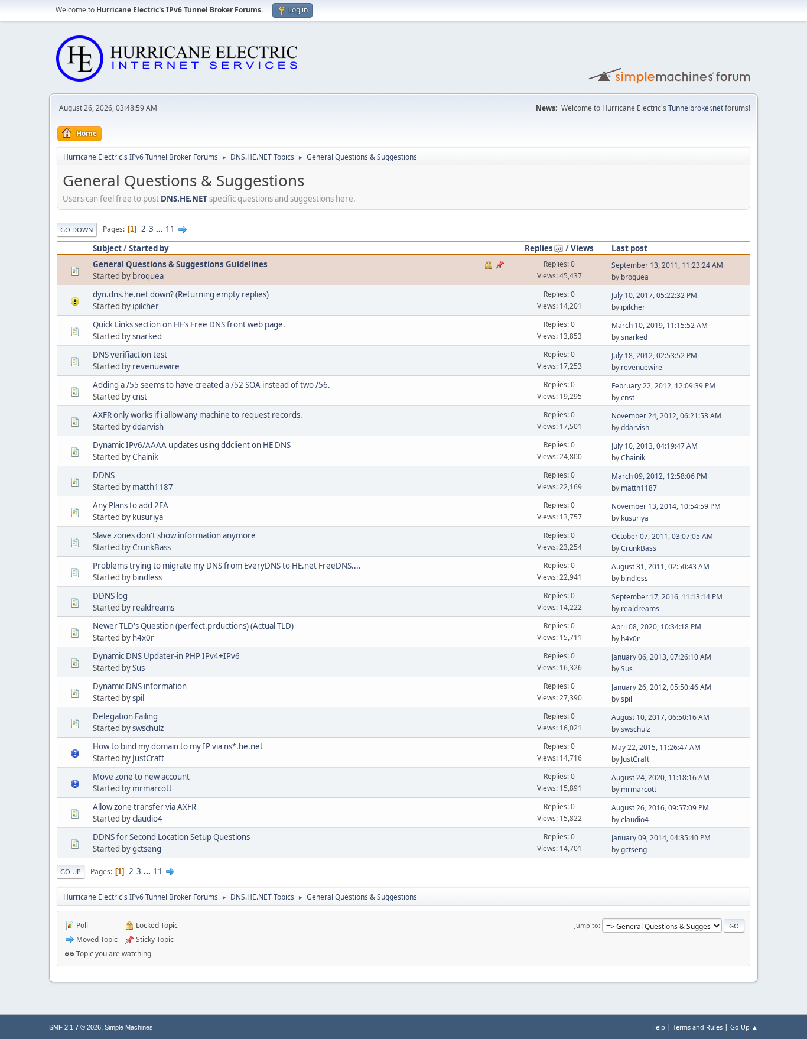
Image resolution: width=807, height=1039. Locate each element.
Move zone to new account (141, 776)
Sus (138, 668)
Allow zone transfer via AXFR (144, 806)
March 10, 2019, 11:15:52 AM (659, 325)
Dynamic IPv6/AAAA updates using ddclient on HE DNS (192, 445)
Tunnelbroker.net (695, 108)
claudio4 (147, 818)
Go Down (76, 229)
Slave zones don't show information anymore (174, 535)
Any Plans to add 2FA (130, 505)
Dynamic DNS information (140, 686)
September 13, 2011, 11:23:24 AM (667, 265)
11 (170, 228)
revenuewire (156, 366)
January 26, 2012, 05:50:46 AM (661, 687)
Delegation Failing (125, 716)
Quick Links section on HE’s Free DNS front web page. (189, 324)
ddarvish (148, 426)
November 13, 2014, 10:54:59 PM (666, 506)
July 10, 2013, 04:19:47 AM (654, 446)
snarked (147, 336)
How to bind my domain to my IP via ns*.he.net (178, 746)
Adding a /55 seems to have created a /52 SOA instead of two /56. (211, 384)
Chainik (145, 457)
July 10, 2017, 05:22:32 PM (654, 295)
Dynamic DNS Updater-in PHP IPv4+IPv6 (166, 656)
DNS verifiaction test (130, 354)
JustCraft (148, 758)
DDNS (104, 475)
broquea (148, 276)
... (160, 228)
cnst (139, 396)
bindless (147, 577)
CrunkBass (151, 547)
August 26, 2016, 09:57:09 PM (660, 808)
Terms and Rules (698, 1026)
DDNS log (110, 595)
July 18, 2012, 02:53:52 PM (654, 355)
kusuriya (147, 517)
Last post (629, 248)
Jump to (586, 925)
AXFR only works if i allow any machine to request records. (197, 415)
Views (582, 248)
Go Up (70, 871)
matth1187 (152, 487)
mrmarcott (152, 788)
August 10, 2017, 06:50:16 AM (660, 717)
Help (658, 1026)
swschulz (148, 728)
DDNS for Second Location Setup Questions (171, 837)
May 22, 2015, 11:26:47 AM (656, 747)
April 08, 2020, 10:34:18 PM (656, 627)
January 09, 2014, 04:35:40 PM (661, 838)
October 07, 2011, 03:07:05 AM (662, 536)
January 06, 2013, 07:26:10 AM (661, 657)
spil (138, 698)
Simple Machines (129, 1027)
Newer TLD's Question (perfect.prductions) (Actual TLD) (193, 626)
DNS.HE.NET (184, 198)
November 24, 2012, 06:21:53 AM (666, 416)
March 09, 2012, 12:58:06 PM (659, 476)
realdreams (153, 607)
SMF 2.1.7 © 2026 (75, 1027)
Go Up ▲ (744, 1026)
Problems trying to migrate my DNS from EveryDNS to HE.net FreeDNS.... (227, 565)
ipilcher (145, 306)
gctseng (146, 848)
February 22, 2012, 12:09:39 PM (663, 386)
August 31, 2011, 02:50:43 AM (660, 566)
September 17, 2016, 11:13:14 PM (667, 597)
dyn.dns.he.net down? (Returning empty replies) (181, 294)
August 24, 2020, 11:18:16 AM (660, 777)
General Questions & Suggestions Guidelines (180, 264)
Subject (107, 248)
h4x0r (143, 637)
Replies (539, 248)
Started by (149, 248)
